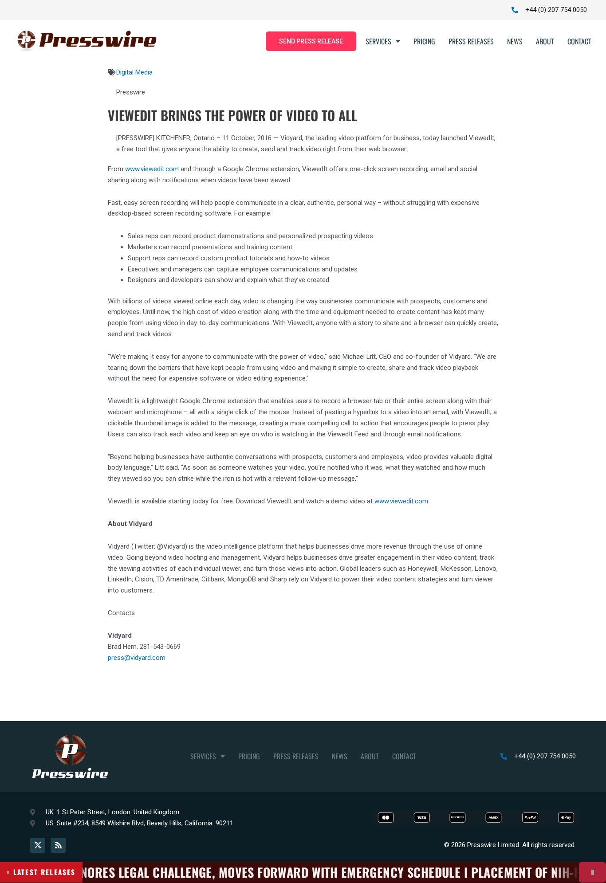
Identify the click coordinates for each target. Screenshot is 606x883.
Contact (579, 41)
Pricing (424, 41)
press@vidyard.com (136, 658)
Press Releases (471, 41)
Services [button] (378, 41)
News (515, 41)
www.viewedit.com (152, 169)
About (545, 41)
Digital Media (134, 72)
